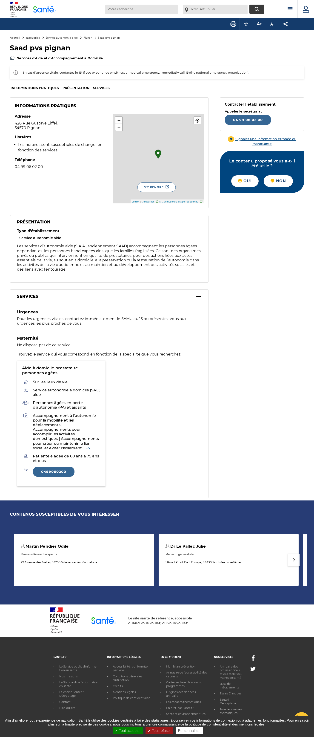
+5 (88, 448)
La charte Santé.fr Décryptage (71, 693)
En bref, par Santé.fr (180, 708)
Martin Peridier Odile (46, 546)
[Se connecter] (306, 9)
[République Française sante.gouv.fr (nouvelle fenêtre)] (65, 632)
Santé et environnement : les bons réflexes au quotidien (186, 715)
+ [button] (118, 120)
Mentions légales (124, 692)
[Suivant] (294, 560)
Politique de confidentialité (131, 698)
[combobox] (141, 9)
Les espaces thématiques (183, 702)
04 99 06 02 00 (248, 120)
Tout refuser (161, 731)
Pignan (87, 37)
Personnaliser (189, 731)
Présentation (76, 88)
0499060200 (53, 471)
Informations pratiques (35, 88)
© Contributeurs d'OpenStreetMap (178, 201)
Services (101, 88)
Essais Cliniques (230, 693)
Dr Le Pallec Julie (187, 546)
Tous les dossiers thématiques (231, 711)
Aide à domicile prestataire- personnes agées (51, 370)
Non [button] (280, 181)
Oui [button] (247, 181)
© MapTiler (148, 201)
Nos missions (68, 676)
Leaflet (135, 201)
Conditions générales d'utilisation (127, 678)
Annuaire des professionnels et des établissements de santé (231, 672)
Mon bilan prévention (181, 666)
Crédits (118, 686)
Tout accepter (129, 731)
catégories (33, 37)
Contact (65, 702)
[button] (197, 120)
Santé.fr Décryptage (228, 701)
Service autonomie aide (62, 37)
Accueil (15, 37)
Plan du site (67, 708)
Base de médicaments (229, 685)
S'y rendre (154, 187)
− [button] (118, 127)
